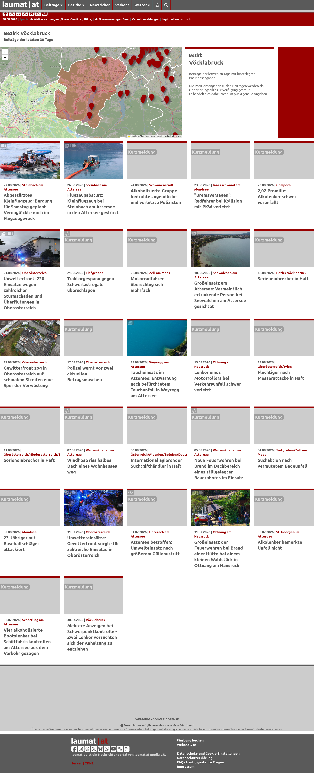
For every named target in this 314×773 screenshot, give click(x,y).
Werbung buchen (190, 740)
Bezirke (75, 5)
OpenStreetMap (153, 136)
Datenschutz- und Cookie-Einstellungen (208, 753)
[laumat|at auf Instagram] (12, 14)
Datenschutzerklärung (195, 758)
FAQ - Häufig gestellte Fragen (200, 762)
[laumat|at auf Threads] (19, 14)
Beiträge (52, 5)
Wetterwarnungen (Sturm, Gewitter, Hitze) (62, 19)
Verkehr (122, 5)
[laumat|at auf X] (25, 14)
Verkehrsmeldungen (145, 19)
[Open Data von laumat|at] (127, 750)
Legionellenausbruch (176, 19)
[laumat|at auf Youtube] (45, 14)
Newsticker (100, 5)
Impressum (186, 766)
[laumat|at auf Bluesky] (32, 14)
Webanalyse (186, 744)
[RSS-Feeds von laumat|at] (120, 750)
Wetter (141, 5)
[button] (140, 55)
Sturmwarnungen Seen (113, 19)
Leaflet (134, 136)
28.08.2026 (10, 19)
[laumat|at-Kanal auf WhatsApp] (38, 14)
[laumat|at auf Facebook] (6, 14)
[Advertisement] (157, 691)
